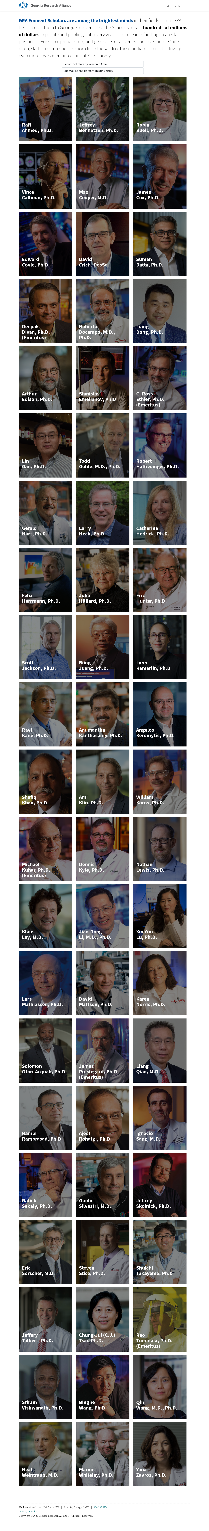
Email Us (34, 1511)
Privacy (23, 1511)
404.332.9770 (101, 1507)
